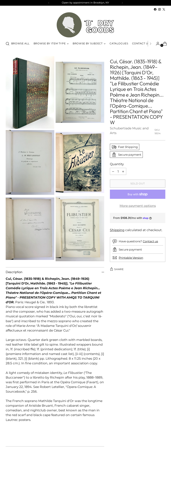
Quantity (117, 164)
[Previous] (48, 3)
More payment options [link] (138, 206)
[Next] (122, 3)
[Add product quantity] (123, 171)
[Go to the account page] (156, 43)
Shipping (117, 230)
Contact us (150, 241)
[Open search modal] (7, 43)
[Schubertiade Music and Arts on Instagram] (159, 9)
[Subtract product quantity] (113, 171)
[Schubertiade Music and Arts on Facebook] (155, 9)
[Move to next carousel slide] (162, 475)
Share (119, 269)
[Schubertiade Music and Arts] (85, 25)
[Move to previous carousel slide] (155, 475)
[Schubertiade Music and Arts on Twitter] (163, 9)
